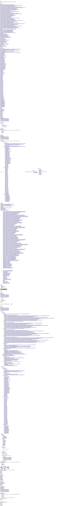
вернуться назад (2, 470)
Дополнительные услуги (7, 373)
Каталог (4, 313)
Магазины (1, 481)
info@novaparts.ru (3, 129)
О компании (1, 474)
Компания (1, 473)
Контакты (1, 477)
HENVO (5, 344)
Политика (1, 484)
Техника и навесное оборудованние (8, 362)
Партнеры (1, 478)
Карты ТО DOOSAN (6, 376)
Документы (1, 479)
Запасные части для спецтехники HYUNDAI (9, 329)
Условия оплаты (2, 486)
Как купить (4, 436)
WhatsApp (3, 132)
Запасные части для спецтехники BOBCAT (9, 322)
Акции (1, 471)
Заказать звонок (5, 460)
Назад (4, 312)
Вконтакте (3, 131)
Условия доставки (2, 482)
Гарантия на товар (2, 483)
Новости (1, 475)
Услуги (1, 472)
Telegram (3, 464)
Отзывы (1, 476)
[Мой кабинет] (0, 304)
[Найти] (0, 3)
